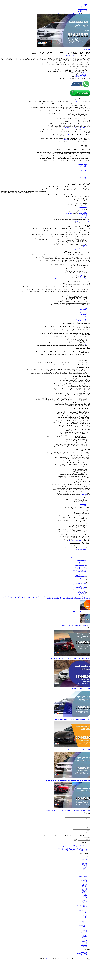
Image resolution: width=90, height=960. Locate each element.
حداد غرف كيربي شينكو (82, 905)
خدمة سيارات (40, 597)
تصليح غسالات (84, 893)
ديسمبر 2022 (84, 863)
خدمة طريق (65, 139)
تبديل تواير (85, 245)
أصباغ (86, 878)
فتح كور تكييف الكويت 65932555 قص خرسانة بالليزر (76, 845)
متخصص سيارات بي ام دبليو (81, 67)
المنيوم (85, 881)
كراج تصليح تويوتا (83, 316)
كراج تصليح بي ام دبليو (82, 164)
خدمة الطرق (54, 135)
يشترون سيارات (82, 589)
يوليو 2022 (85, 867)
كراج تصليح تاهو (84, 170)
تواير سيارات (84, 897)
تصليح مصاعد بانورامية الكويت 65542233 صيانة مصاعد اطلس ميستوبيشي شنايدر (69, 846)
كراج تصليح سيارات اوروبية (81, 319)
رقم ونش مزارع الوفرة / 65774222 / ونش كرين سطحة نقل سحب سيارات (71, 848)
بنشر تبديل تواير (68, 597)
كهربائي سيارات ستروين (82, 598)
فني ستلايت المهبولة (83, 10)
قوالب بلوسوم (49, 958)
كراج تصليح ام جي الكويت (81, 75)
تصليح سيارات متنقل (82, 213)
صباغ (86, 912)
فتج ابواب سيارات (82, 590)
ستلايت (85, 911)
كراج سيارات (76, 221)
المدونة (85, 5)
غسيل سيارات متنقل (75, 278)
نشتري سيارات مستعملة (80, 585)
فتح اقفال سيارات (82, 592)
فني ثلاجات (84, 920)
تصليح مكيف (81, 275)
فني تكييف (85, 918)
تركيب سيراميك (84, 888)
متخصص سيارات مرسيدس (80, 556)
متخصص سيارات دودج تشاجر (79, 567)
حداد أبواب (85, 898)
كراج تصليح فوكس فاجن (82, 166)
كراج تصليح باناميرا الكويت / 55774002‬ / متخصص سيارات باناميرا (73, 749)
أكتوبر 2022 (84, 865)
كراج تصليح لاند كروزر (82, 177)
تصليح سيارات (84, 73)
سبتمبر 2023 (84, 860)
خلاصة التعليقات (83, 954)
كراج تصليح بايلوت (83, 314)
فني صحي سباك (83, 921)
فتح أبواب (85, 916)
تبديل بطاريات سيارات (82, 214)
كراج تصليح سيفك (83, 312)
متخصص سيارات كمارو (81, 583)
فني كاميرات (84, 923)
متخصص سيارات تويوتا (81, 549)
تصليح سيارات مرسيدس (80, 76)
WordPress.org (84, 955)
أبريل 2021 (85, 869)
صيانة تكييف (84, 913)
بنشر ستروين (62, 597)
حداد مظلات (84, 906)
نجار (86, 940)
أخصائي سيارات (87, 597)
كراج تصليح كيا (84, 308)
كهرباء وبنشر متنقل (83, 207)
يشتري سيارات (82, 588)
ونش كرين (85, 946)
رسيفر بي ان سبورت (82, 907)
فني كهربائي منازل (83, 925)
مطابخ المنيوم (84, 933)
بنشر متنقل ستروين (56, 597)
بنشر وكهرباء (84, 212)
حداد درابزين (84, 900)
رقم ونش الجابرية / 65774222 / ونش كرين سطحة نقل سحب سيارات (72, 850)
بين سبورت (84, 883)
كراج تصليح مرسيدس (82, 162)
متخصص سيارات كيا (81, 560)
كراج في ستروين (27, 597)
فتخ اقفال (85, 917)
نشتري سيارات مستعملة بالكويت (78, 584)
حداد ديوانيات (84, 902)
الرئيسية (85, 4)
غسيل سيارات (84, 278)
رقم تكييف (85, 908)
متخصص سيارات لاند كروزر (80, 568)
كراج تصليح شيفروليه (82, 317)
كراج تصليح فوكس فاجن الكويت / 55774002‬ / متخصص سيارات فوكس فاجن (70, 658)
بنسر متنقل (84, 205)
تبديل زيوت (82, 113)
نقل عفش (85, 943)
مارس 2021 (84, 870)
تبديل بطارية (84, 344)
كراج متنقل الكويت (85, 221)
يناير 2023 (85, 862)
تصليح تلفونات (84, 892)
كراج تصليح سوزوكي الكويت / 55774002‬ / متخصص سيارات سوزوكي (72, 719)
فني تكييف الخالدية (83, 6)
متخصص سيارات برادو (81, 571)
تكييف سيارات (79, 276)
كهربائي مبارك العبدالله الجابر (81, 11)
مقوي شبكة (84, 936)
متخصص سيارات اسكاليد (80, 576)
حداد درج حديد (84, 901)
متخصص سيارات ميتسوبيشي (79, 570)
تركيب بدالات (84, 886)
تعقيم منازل (84, 895)
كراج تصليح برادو (83, 178)
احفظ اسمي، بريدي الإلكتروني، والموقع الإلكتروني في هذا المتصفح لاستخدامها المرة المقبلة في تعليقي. (66, 835)
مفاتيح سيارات (80, 593)
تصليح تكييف (84, 891)
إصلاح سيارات (87, 49)
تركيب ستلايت (84, 887)
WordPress (36, 958)
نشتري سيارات (84, 941)
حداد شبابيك (84, 903)
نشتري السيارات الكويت (80, 578)
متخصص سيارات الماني (80, 562)
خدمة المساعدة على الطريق (84, 129)
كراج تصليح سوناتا (83, 309)
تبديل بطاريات (86, 135)
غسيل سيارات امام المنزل (54, 278)
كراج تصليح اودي (83, 165)
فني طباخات (84, 922)
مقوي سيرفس (84, 935)
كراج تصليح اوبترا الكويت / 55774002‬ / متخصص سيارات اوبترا (74, 688)
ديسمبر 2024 (84, 859)
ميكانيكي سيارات (83, 277)
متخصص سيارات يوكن (81, 575)
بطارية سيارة (84, 215)
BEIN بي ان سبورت (83, 876)
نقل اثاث (85, 942)
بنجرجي (85, 210)
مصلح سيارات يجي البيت (63, 598)
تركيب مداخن (84, 890)
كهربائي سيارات (84, 930)
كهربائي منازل (84, 931)
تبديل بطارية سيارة (47, 597)
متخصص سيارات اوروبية (80, 565)
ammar (88, 55)
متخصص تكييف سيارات (82, 273)
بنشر (86, 882)
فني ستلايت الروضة (83, 7)
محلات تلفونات (84, 932)
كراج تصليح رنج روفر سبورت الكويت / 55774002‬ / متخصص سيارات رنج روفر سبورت (68, 780)
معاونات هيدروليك (84, 127)
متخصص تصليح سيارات (72, 598)
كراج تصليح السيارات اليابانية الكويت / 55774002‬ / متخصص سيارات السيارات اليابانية (68, 810)
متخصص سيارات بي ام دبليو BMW (78, 557)
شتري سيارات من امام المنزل (74, 540)
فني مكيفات (84, 926)
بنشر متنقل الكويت (83, 246)
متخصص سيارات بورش (80, 594)
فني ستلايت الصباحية (82, 9)
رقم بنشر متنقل (67, 134)
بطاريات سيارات (83, 217)
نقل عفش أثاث (84, 945)
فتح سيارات (84, 505)
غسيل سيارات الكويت (65, 278)
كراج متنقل (77, 101)
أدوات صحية (84, 877)
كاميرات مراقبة (84, 927)
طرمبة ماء (77, 127)
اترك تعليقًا (64, 55)
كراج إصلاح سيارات (34, 597)
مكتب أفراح (84, 937)
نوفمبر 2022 (84, 864)
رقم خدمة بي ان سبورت (82, 910)
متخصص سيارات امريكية (80, 563)
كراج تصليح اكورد (83, 311)
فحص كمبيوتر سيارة (64, 127)
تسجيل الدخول (84, 952)
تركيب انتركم (84, 885)
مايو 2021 (85, 868)
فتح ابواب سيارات (83, 504)
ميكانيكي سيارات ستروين (52, 598)
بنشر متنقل (84, 72)
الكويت (79, 958)
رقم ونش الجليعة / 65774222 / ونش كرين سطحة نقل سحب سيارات (72, 849)
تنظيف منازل (84, 896)
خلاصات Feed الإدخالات (82, 953)
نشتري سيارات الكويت (81, 587)
